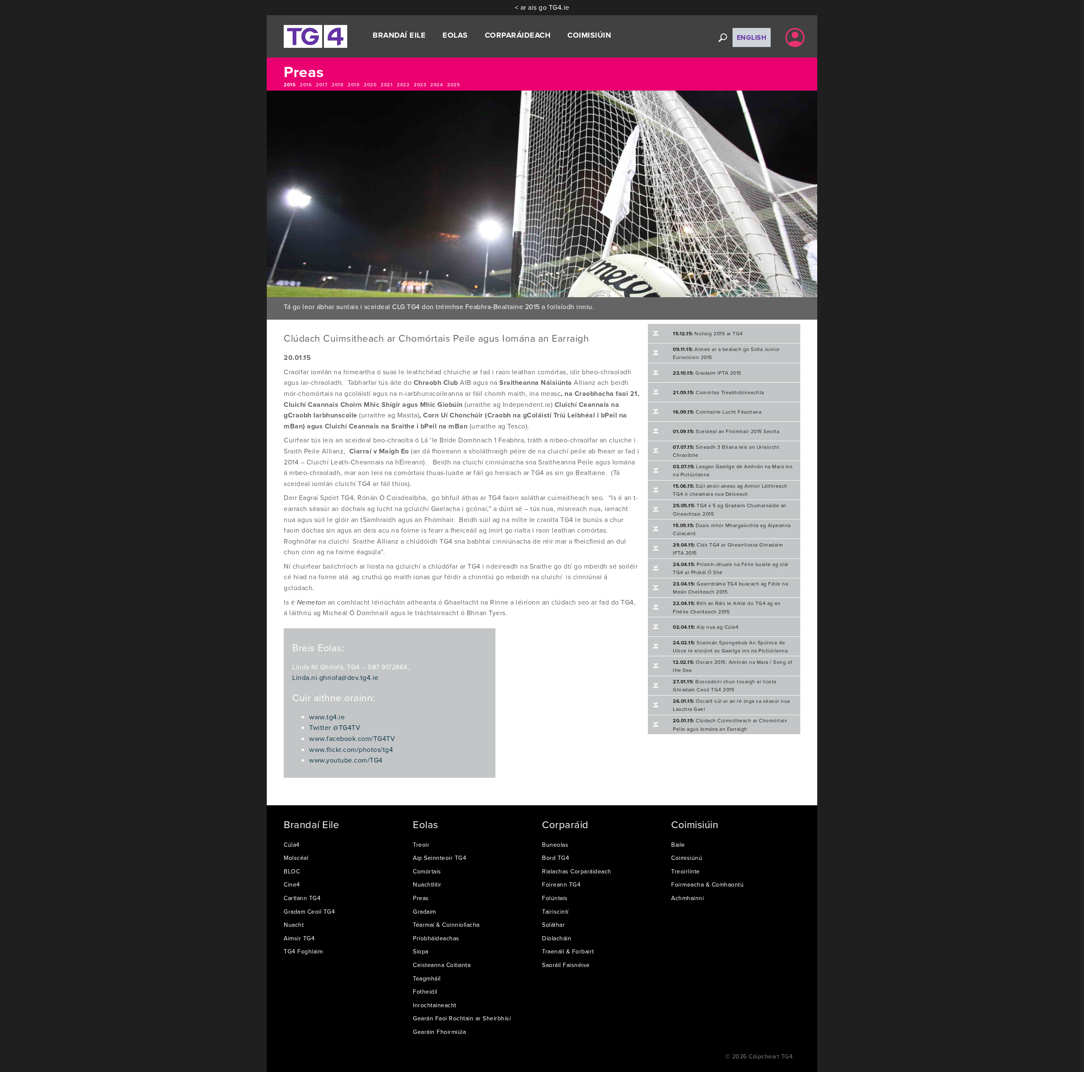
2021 (387, 84)
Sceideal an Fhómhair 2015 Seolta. (727, 431)
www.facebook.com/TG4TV (352, 738)
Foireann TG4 (561, 884)
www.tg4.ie (327, 716)
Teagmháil (427, 978)
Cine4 (292, 884)
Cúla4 (292, 844)
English (752, 37)
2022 (403, 84)
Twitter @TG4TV (334, 727)
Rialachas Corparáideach (576, 871)
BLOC (292, 871)
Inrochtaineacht (434, 1005)
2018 (337, 84)
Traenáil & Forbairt (568, 951)
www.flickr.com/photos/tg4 (351, 749)
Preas (421, 898)
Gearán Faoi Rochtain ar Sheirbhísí (462, 1018)
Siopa (421, 951)
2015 (290, 84)
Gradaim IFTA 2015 (707, 372)
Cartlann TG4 (302, 898)
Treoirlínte (685, 871)
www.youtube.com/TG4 (346, 760)
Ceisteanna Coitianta (441, 965)
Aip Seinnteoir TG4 (439, 858)
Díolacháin (556, 938)
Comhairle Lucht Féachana (717, 411)
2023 (420, 84)
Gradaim (424, 911)
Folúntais (555, 898)
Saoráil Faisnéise (566, 965)
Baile (678, 844)
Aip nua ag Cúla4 (705, 626)
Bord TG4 (555, 858)
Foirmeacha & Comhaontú (707, 884)
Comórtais (427, 871)
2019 (353, 84)
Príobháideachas (436, 938)
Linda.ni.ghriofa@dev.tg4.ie (335, 677)
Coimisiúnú (686, 858)
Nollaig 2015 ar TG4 (708, 333)
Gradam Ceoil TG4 (309, 911)
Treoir (421, 844)
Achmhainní (687, 898)
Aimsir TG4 (299, 938)
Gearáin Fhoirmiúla (439, 1032)
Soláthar (553, 924)
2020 (370, 84)
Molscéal (296, 858)
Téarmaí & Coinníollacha (446, 924)
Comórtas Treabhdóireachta (718, 392)
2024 (436, 84)
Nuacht (294, 924)
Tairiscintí (555, 911)
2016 (306, 84)
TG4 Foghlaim (303, 951)
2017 (321, 84)
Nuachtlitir (427, 884)
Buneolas (555, 844)
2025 (453, 84)
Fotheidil (425, 991)
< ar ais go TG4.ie (542, 7)
